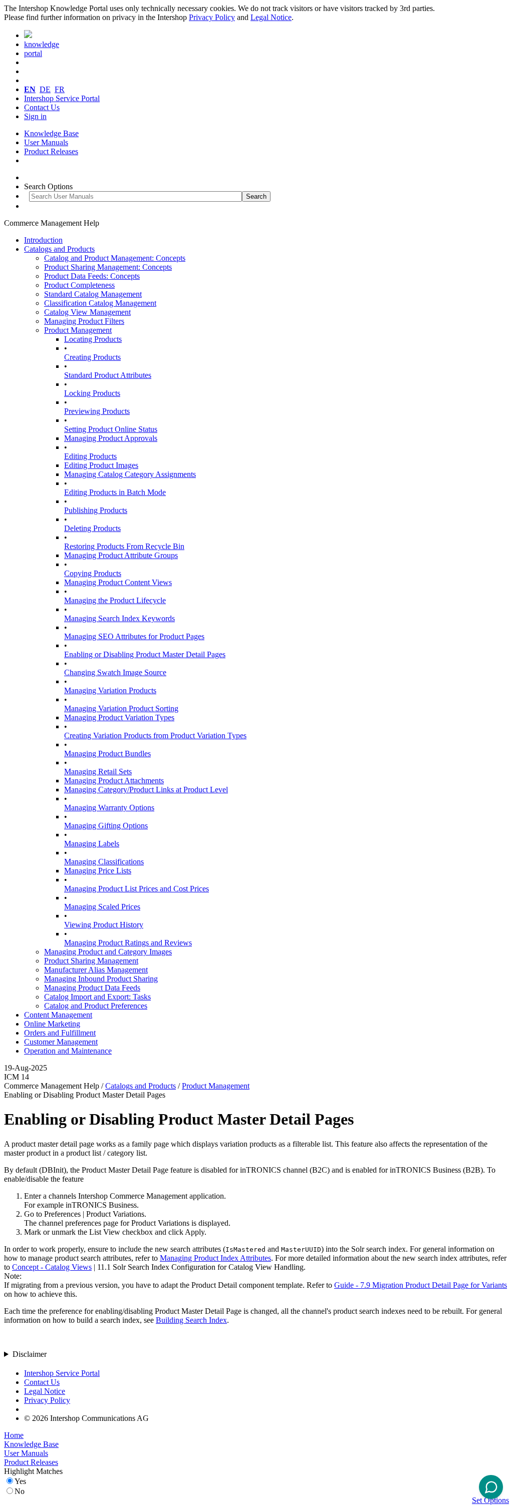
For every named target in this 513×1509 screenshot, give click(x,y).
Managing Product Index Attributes (215, 1258)
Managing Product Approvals (110, 438)
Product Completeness (79, 285)
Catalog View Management (87, 312)
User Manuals (46, 142)
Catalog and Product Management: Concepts (114, 258)
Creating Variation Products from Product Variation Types (155, 735)
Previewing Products (97, 411)
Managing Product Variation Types (119, 717)
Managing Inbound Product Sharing (101, 978)
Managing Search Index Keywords (119, 618)
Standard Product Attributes (107, 375)
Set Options (490, 1500)
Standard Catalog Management (93, 294)
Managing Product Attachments (114, 780)
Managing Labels (91, 843)
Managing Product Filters (84, 321)
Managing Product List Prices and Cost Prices (136, 888)
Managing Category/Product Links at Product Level (146, 789)
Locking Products (92, 393)
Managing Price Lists (97, 870)
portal (33, 53)
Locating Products (93, 339)
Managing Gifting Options (106, 825)
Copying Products (92, 573)
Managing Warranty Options (109, 807)
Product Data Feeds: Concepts (92, 276)
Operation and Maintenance (68, 1051)
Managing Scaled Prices (102, 906)
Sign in (35, 116)
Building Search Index (191, 1320)
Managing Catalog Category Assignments (130, 474)
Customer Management (61, 1042)
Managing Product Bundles (107, 753)
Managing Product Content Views (118, 582)
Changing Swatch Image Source (115, 672)
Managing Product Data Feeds (92, 987)
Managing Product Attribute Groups (121, 555)
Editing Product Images (101, 465)
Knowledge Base (51, 133)
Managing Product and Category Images (108, 951)
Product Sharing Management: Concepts (108, 267)
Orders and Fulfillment (60, 1033)
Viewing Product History (103, 924)
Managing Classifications (104, 861)
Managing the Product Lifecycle (115, 600)
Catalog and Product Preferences (95, 1005)
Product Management (78, 330)
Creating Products (92, 357)
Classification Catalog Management (100, 303)
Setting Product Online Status (110, 429)
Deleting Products (92, 528)
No (20, 1491)
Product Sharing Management (91, 960)
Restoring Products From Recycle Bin (124, 546)
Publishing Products (95, 510)
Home (14, 1435)
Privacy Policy (212, 17)
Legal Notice (271, 17)
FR (60, 89)
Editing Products (90, 456)
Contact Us (42, 107)
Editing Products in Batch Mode (115, 492)
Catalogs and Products (59, 249)
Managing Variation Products (110, 690)
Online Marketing (52, 1024)
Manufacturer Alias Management (96, 969)
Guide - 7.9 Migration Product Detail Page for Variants (420, 1285)
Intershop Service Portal (62, 98)
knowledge (41, 44)
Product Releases (51, 151)
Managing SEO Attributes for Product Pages (134, 636)
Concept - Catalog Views (52, 1267)
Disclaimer (30, 1354)
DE (45, 89)
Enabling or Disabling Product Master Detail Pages (144, 654)
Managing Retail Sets (98, 771)
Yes (20, 1481)
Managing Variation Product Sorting (121, 708)
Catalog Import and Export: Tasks (97, 996)
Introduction (43, 240)
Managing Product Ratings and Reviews (128, 942)
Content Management (58, 1015)
